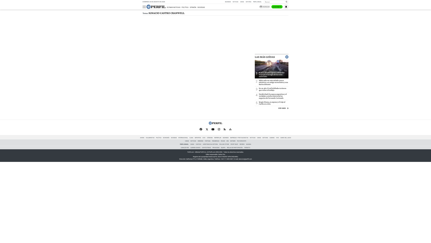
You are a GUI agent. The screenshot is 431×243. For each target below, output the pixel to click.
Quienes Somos (195, 147)
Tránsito (247, 147)
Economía (166, 137)
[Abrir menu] (144, 7)
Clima (191, 137)
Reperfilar (217, 137)
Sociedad (201, 7)
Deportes (198, 137)
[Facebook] (201, 129)
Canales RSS (185, 147)
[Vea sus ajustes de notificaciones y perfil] (286, 6)
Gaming (272, 137)
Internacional (183, 137)
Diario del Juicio (285, 137)
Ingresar (266, 7)
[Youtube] (213, 129)
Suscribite (277, 7)
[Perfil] (215, 124)
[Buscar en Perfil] (286, 2)
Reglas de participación (235, 147)
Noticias (235, 2)
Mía (227, 141)
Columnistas (150, 137)
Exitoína (248, 2)
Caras (242, 2)
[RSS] (225, 129)
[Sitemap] (230, 129)
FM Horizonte (241, 141)
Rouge (223, 141)
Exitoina (265, 137)
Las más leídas (265, 56)
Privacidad (215, 147)
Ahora (142, 137)
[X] (207, 129)
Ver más (282, 108)
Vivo (277, 137)
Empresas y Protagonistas (239, 137)
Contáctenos (206, 147)
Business (228, 2)
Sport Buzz (234, 144)
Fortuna (207, 141)
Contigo (198, 144)
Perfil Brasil (257, 2)
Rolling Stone (224, 144)
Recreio (242, 144)
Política (185, 7)
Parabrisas (215, 141)
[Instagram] (219, 129)
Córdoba (210, 137)
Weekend (200, 141)
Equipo (223, 147)
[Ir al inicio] (156, 7)
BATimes (232, 141)
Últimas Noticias (173, 7)
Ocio (203, 137)
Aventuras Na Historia (210, 144)
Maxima (248, 144)
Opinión (193, 7)
